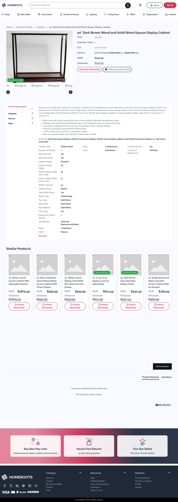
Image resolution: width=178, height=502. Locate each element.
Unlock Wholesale (91, 69)
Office (132, 14)
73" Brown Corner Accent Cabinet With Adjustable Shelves (19, 281)
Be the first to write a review (89, 394)
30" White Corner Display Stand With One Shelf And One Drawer (74, 282)
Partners (49, 487)
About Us (50, 478)
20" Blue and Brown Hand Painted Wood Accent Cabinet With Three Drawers (46, 282)
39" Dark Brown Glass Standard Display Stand (128, 281)
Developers (95, 487)
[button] (89, 394)
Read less (43, 236)
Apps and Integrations (100, 484)
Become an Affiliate (54, 484)
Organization (152, 14)
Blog (92, 478)
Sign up (170, 5)
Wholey (138, 487)
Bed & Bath (25, 14)
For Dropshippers (142, 478)
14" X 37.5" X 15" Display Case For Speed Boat (100, 281)
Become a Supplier (143, 481)
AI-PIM (138, 484)
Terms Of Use (96, 490)
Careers (49, 481)
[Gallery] (39, 92)
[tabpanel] (104, 172)
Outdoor (172, 14)
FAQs (48, 490)
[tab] (21, 107)
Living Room (113, 14)
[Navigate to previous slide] (8, 92)
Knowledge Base (98, 481)
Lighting (93, 14)
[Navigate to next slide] (70, 92)
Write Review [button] (162, 366)
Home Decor (47, 14)
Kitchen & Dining (70, 14)
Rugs (7, 14)
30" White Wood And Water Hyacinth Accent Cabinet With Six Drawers (158, 282)
